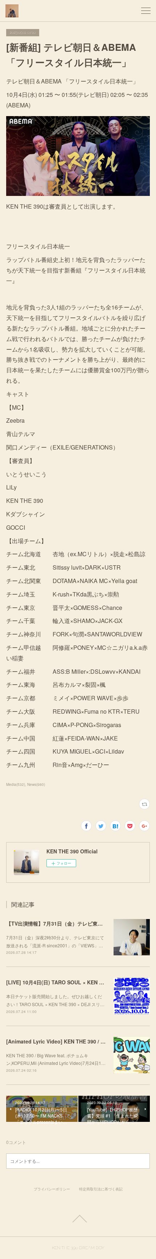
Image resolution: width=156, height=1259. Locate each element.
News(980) (36, 784)
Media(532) (15, 784)
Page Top (78, 1219)
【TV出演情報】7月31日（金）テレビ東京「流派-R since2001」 (80, 923)
